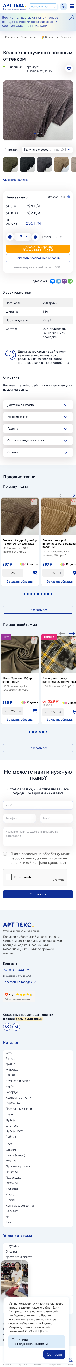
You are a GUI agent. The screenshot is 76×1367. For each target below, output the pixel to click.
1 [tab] (35, 133)
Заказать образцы (20, 581)
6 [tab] (41, 594)
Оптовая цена (57, 196)
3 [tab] (41, 133)
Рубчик (11, 1136)
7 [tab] (45, 594)
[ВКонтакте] (52, 281)
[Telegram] (58, 281)
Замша (10, 1075)
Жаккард (12, 1069)
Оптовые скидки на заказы (25, 440)
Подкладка (13, 1177)
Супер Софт (14, 1131)
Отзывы (11, 1251)
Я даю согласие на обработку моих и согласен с (40, 858)
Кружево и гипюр (18, 1080)
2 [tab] (38, 133)
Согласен (54, 1354)
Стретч (11, 1149)
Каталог (11, 1042)
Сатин (10, 1053)
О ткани (12, 452)
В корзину (34, 573)
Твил (9, 1222)
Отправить (38, 894)
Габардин (12, 1092)
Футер (10, 1120)
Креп (9, 1144)
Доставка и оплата (19, 1257)
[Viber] (64, 281)
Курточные (13, 1103)
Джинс (10, 1064)
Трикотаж (12, 1189)
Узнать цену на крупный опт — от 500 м (38, 267)
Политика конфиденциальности (30, 1342)
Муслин (11, 1160)
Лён (8, 1217)
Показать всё (38, 610)
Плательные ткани (19, 1108)
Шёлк (9, 1114)
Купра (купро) (15, 1155)
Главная (10, 37)
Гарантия (13, 428)
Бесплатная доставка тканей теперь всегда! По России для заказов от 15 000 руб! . (30, 21)
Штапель (12, 1125)
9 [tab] (51, 594)
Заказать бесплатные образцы (38, 258)
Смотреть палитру (15, 179)
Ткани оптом (28, 37)
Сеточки (12, 1183)
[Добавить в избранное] (33, 500)
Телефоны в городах (17, 982)
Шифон (11, 1200)
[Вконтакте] (7, 1027)
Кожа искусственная (20, 1205)
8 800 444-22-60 (21, 970)
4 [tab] (34, 594)
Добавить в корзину (38, 248)
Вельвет (50, 37)
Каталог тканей (71, 6)
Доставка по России (21, 405)
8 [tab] (48, 594)
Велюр (10, 1058)
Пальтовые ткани (18, 1166)
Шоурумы (12, 1246)
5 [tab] (38, 594)
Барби (10, 1086)
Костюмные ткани (18, 1097)
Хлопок (11, 1194)
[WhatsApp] (70, 281)
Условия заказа (17, 416)
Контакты (10, 963)
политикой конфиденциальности (41, 862)
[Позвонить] (63, 6)
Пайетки (12, 1172)
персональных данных (29, 858)
